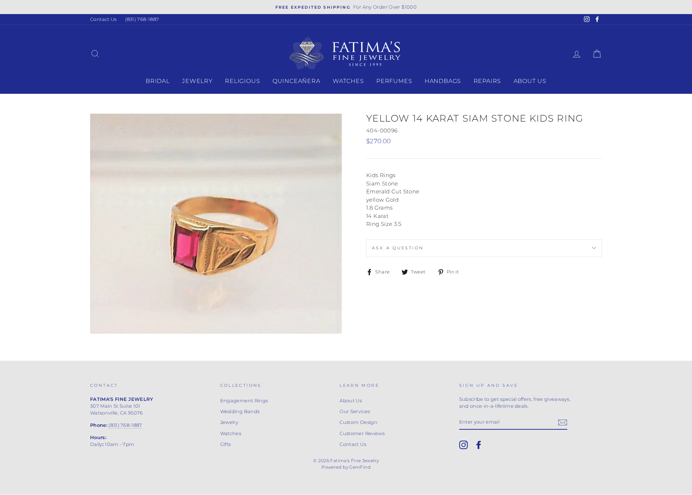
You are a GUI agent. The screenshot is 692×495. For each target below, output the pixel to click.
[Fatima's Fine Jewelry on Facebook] (478, 445)
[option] (346, 7)
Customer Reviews (362, 433)
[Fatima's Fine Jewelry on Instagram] (463, 445)
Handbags (443, 81)
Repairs (487, 81)
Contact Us (103, 19)
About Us (530, 81)
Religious (242, 81)
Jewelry (197, 81)
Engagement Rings (244, 400)
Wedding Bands (240, 411)
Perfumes (394, 81)
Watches (348, 81)
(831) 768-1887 (142, 19)
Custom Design (358, 422)
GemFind (360, 467)
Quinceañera (296, 81)
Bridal (158, 81)
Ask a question (397, 247)
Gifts (225, 444)
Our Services (355, 411)
